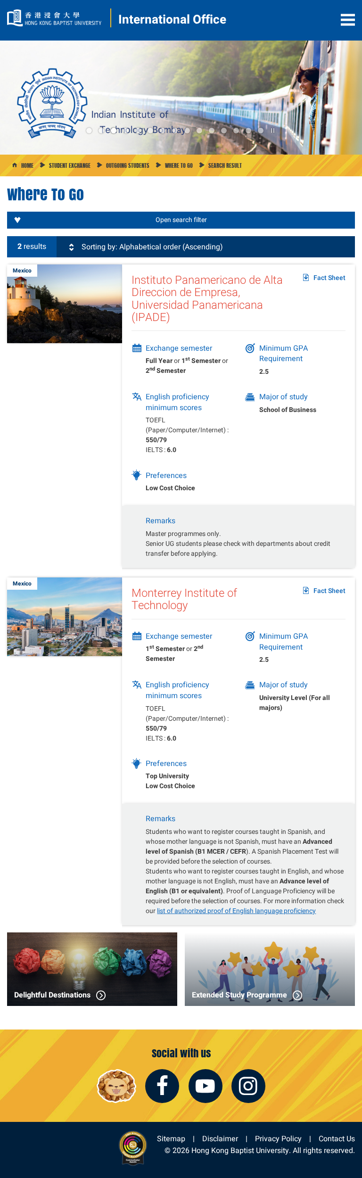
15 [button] (260, 130)
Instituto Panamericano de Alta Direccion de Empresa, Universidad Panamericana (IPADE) (207, 298)
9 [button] (187, 130)
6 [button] (150, 130)
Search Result (225, 165)
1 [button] (89, 130)
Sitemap (171, 1138)
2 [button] (101, 130)
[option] (181, 98)
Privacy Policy (278, 1138)
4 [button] (125, 130)
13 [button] (236, 130)
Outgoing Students (127, 165)
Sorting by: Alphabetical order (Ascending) (151, 246)
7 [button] (162, 130)
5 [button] (138, 130)
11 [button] (211, 130)
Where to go (179, 165)
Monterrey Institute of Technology (184, 599)
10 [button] (199, 130)
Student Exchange (69, 165)
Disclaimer (220, 1138)
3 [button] (113, 130)
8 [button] (174, 130)
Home (27, 165)
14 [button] (248, 130)
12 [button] (223, 130)
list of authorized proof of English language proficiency (236, 910)
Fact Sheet (329, 277)
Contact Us (337, 1138)
